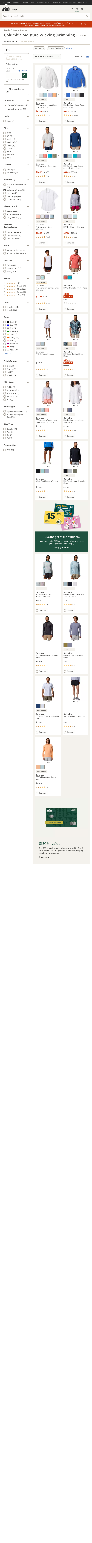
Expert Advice (27, 41)
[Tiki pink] (38, 217)
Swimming (23, 30)
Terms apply (68, 544)
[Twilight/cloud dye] (42, 584)
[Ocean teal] (50, 156)
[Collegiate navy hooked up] (65, 344)
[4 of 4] (49, 90)
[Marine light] (45, 95)
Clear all (69, 48)
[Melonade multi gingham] (75, 344)
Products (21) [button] (10, 41)
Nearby (24, 70)
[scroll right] (58, 94)
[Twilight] (50, 95)
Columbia (7, 30)
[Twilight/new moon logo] (65, 217)
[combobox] (46, 16)
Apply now (44, 857)
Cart (82, 9)
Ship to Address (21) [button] (15, 90)
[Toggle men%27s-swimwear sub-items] (5, 109)
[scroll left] (36, 94)
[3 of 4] (48, 90)
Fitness (15, 30)
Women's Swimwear (16, 105)
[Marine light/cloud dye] (38, 584)
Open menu (87, 9)
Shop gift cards (61, 547)
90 (87, 56)
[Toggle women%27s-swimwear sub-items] (5, 105)
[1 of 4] (46, 90)
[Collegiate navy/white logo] (70, 584)
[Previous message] (7, 24)
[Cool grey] (77, 95)
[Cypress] (54, 156)
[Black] (82, 95)
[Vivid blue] (68, 95)
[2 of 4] (47, 90)
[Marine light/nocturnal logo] (65, 584)
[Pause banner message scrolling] (84, 24)
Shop (14, 9)
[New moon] (70, 410)
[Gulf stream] (42, 277)
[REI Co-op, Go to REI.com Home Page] (6, 9)
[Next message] (81, 24)
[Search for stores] (24, 75)
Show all (7, 354)
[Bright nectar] (54, 95)
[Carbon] (65, 156)
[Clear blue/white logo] (75, 217)
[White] (41, 95)
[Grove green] (65, 645)
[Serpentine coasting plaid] (70, 344)
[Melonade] (45, 156)
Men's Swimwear (15, 109)
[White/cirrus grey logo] (70, 217)
